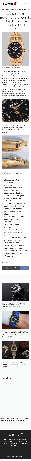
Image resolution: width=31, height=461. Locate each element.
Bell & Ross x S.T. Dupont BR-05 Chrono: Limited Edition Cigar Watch (14, 364)
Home (2, 9)
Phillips (5, 262)
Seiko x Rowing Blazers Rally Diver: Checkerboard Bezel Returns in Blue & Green (15, 334)
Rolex (19, 71)
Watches (7, 9)
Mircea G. (20, 28)
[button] (25, 3)
